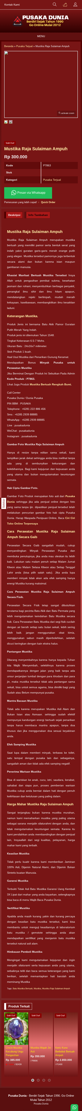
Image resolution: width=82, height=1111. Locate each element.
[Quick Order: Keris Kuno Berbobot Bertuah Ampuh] (75, 1042)
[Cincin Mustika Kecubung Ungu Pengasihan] (16, 1028)
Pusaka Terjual (52, 179)
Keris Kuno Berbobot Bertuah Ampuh (65, 1051)
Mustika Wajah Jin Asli (41, 1049)
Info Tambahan (38, 214)
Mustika (37, 988)
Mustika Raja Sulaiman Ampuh (56, 988)
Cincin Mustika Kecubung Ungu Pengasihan (14, 1051)
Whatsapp (69, 1072)
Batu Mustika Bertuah (23, 988)
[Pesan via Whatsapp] (65, 5)
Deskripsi (14, 214)
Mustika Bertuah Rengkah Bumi (50, 384)
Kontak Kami (12, 4)
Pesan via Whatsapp (31, 192)
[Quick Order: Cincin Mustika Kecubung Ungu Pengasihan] (26, 1042)
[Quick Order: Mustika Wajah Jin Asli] (51, 1042)
